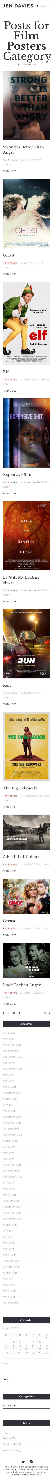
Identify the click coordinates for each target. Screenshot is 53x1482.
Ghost (8, 255)
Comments (12, 1444)
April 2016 (8, 1158)
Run (7, 685)
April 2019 (8, 1062)
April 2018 (8, 1080)
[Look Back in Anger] (26, 960)
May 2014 (8, 1242)
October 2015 (11, 1170)
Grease (9, 921)
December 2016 (12, 1116)
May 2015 (8, 1188)
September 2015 (12, 1176)
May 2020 (9, 1038)
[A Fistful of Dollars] (26, 832)
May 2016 (8, 1152)
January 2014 (11, 1266)
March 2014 (9, 1254)
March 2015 (9, 1194)
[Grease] (26, 896)
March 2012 (9, 1290)
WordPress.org (11, 1450)
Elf (6, 372)
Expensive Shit (17, 474)
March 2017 (9, 1110)
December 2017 (12, 1092)
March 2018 (9, 1086)
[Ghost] (26, 213)
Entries (9, 1438)
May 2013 (8, 1278)
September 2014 (12, 1218)
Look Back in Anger (22, 985)
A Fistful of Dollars (21, 857)
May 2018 (8, 1074)
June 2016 (9, 1146)
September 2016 (12, 1134)
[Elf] (26, 323)
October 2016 (11, 1128)
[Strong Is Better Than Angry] (26, 105)
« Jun (6, 1363)
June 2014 (9, 1236)
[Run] (26, 643)
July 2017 (8, 1104)
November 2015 (12, 1164)
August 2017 (10, 1098)
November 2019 (12, 1044)
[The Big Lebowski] (26, 746)
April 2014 (8, 1248)
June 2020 (9, 1032)
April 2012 (8, 1284)
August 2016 (10, 1140)
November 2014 (12, 1212)
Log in (6, 1432)
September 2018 (12, 1068)
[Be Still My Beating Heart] (26, 535)
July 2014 (8, 1230)
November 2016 (12, 1122)
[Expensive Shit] (26, 433)
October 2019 (11, 1050)
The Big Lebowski (20, 788)
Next (47, 1013)
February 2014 (11, 1260)
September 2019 (12, 1056)
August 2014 (10, 1224)
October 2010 (11, 1302)
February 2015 (11, 1200)
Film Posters (10, 160)
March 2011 (9, 1296)
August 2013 (10, 1272)
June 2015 (9, 1182)
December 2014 (12, 1206)
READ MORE (9, 171)
